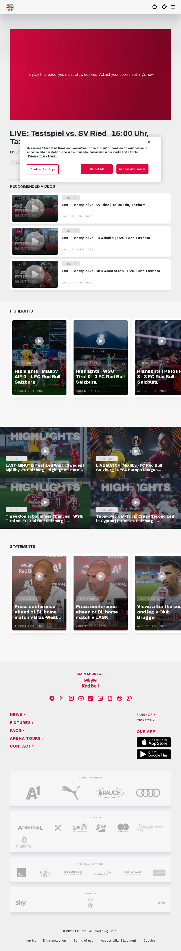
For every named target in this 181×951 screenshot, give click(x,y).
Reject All (97, 168)
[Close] (149, 142)
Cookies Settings (42, 169)
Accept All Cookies (132, 168)
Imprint (53, 156)
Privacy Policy (37, 156)
